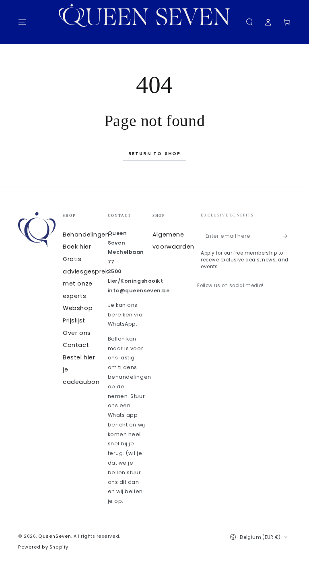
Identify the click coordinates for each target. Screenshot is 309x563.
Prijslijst (74, 320)
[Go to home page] (149, 22)
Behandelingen (86, 235)
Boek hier (77, 247)
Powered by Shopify (43, 547)
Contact (76, 345)
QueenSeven (54, 536)
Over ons (77, 333)
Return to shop (154, 153)
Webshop (78, 308)
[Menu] (22, 22)
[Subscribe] (286, 236)
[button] (249, 22)
